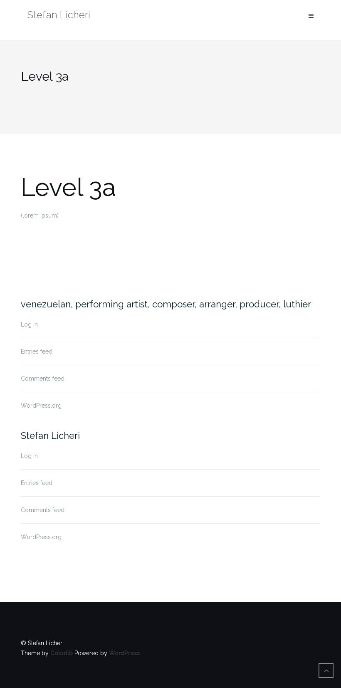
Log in (29, 324)
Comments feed (42, 378)
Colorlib (61, 653)
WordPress (124, 653)
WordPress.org (41, 405)
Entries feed (36, 351)
